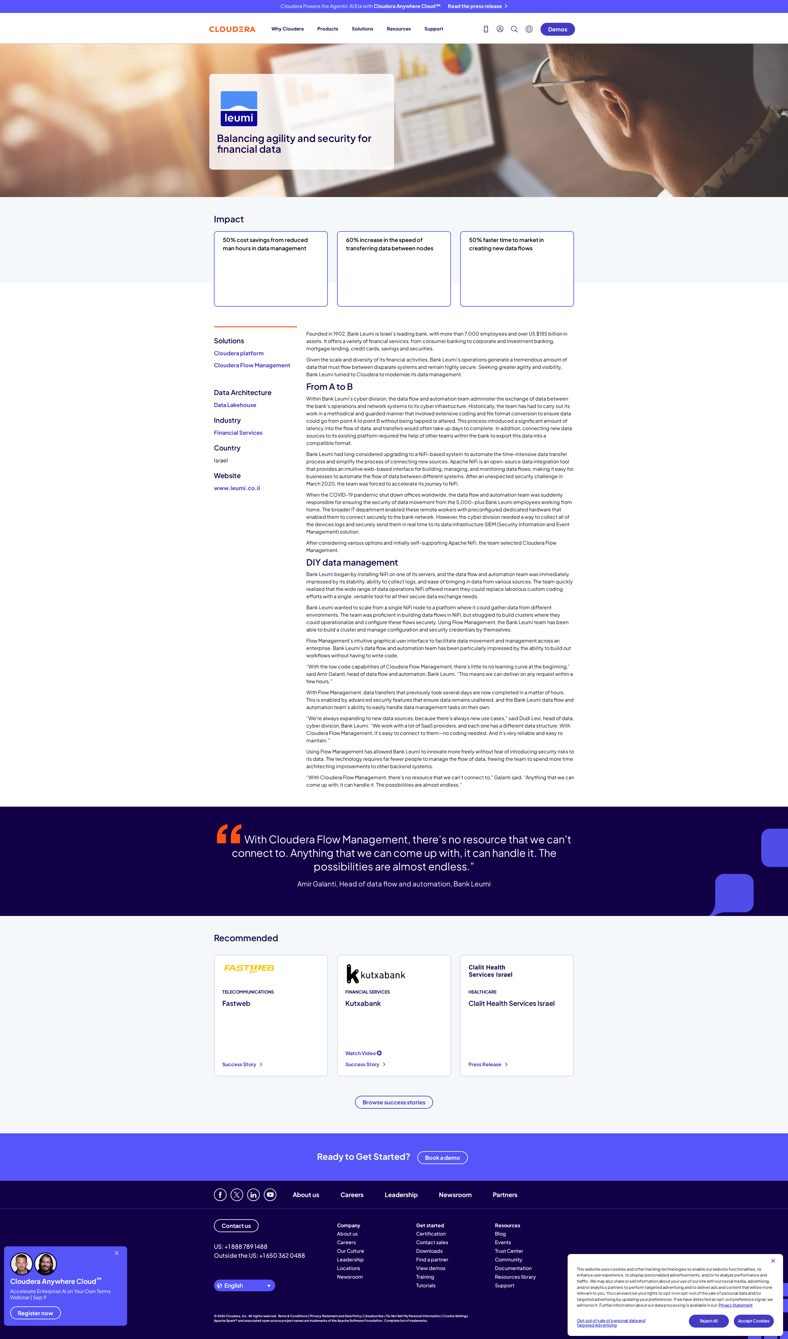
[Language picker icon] (529, 31)
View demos (430, 1268)
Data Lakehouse (235, 404)
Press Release (485, 1064)
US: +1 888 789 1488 (240, 1246)
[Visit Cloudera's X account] (237, 1194)
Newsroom (455, 1194)
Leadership (401, 1194)
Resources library (515, 1276)
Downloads (429, 1251)
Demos (557, 29)
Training (425, 1276)
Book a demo (442, 1157)
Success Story (239, 1064)
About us (306, 1194)
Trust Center (509, 1251)
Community (508, 1259)
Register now (35, 1313)
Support (433, 28)
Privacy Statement (735, 1305)
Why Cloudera (287, 28)
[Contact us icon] (486, 30)
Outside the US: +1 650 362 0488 (259, 1255)
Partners (505, 1194)
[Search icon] (514, 30)
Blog (500, 1233)
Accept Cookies (754, 1320)
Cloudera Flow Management (252, 365)
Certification (431, 1233)
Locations (348, 1268)
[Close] (773, 1261)
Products (327, 28)
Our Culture (350, 1251)
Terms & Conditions (293, 1316)
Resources (399, 28)
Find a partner (432, 1259)
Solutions (362, 28)
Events (503, 1242)
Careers (352, 1194)
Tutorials (426, 1285)
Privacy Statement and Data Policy (336, 1316)
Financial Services (238, 432)
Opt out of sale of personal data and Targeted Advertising (611, 1323)
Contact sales (432, 1242)
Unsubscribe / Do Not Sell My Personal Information (402, 1316)
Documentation (513, 1268)
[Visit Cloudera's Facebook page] (220, 1194)
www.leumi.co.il (237, 487)
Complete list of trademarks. (406, 1320)
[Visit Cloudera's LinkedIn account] (253, 1194)
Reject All (709, 1320)
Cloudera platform (239, 353)
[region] (675, 1295)
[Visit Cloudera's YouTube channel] (270, 1194)
